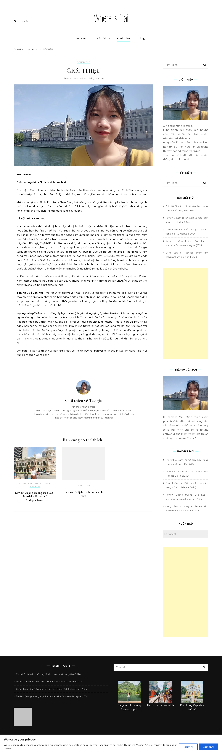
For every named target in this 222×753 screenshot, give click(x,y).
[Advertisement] (185, 313)
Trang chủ (79, 38)
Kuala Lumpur (43, 483)
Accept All (208, 746)
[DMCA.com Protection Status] (23, 725)
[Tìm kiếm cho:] (40, 21)
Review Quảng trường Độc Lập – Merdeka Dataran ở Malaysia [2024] (35, 496)
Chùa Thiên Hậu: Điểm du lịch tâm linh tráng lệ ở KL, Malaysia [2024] (52, 689)
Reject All (188, 746)
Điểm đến (101, 38)
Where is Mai (111, 18)
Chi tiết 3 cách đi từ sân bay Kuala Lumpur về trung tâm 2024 (48, 674)
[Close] (220, 736)
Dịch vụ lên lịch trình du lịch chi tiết (83, 494)
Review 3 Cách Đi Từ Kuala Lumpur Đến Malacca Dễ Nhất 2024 (49, 681)
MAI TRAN (70, 78)
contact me (83, 62)
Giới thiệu (123, 38)
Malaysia (35, 486)
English (144, 38)
